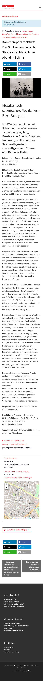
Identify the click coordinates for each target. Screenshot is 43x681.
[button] (10, 64)
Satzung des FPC (9, 647)
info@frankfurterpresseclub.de (13, 630)
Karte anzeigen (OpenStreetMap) (16, 471)
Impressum (7, 650)
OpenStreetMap (26, 518)
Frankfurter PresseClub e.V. (19, 665)
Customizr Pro (26, 671)
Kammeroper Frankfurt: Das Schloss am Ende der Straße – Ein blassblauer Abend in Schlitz (11, 568)
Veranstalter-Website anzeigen (14, 444)
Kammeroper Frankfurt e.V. (13, 440)
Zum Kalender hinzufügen (17, 530)
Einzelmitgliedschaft (10, 599)
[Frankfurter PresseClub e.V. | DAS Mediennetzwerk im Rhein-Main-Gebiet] (8, 6)
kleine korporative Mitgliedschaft (14, 604)
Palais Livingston (10, 458)
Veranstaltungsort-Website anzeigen (18, 477)
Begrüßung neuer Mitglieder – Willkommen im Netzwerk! (32, 566)
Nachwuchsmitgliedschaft (11, 602)
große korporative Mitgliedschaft (14, 606)
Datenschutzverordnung (11, 652)
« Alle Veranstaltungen (10, 16)
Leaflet (17, 518)
